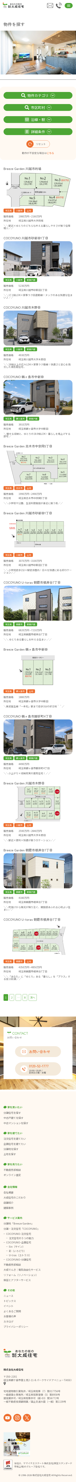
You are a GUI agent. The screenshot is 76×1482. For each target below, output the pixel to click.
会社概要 (8, 1192)
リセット (41, 144)
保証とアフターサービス (17, 1280)
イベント (8, 1306)
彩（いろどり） (17, 1251)
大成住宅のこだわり (15, 1197)
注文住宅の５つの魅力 (21, 1238)
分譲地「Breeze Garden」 (19, 1223)
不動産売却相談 (12, 1170)
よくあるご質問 (12, 1311)
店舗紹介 (8, 1202)
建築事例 (8, 1208)
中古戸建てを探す (13, 1118)
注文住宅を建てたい (15, 1138)
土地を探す (10, 1154)
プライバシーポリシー (16, 1326)
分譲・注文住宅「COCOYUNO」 (22, 1228)
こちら (50, 153)
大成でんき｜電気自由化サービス (22, 1269)
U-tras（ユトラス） (20, 1255)
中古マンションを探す (16, 1123)
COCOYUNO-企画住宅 (18, 1242)
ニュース (8, 1296)
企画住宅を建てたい (15, 1144)
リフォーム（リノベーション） (21, 1275)
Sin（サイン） (17, 1246)
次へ (32, 997)
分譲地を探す (11, 1149)
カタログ (8, 1321)
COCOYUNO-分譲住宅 (18, 1259)
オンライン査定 (12, 1175)
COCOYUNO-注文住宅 (18, 1234)
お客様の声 (10, 1316)
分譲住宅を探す (12, 1113)
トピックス (10, 1301)
